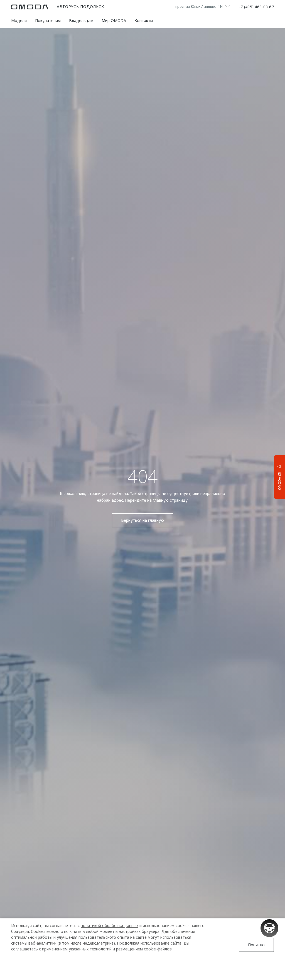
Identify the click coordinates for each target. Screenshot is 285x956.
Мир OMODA (114, 20)
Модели (19, 20)
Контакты (143, 20)
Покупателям (48, 20)
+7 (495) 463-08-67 (256, 7)
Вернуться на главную (142, 520)
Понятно (256, 944)
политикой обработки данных (109, 925)
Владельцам (81, 20)
